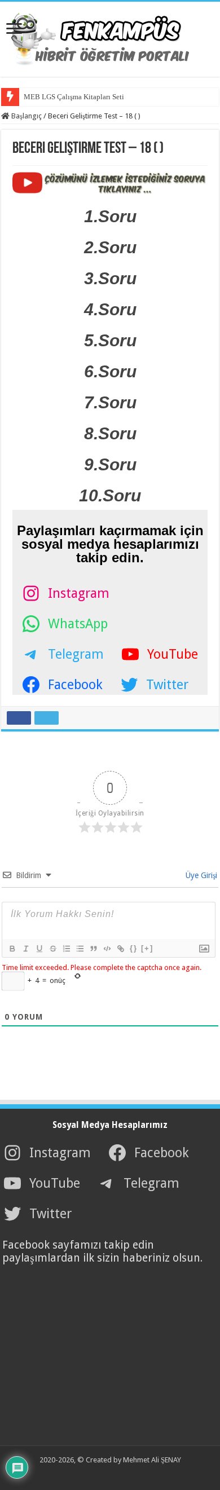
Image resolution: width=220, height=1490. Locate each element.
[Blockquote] (93, 948)
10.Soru (110, 495)
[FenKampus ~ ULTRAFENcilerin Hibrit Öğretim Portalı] (110, 37)
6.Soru (110, 371)
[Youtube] (114, 1473)
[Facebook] (90, 1473)
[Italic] (25, 948)
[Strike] (52, 948)
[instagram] (127, 1473)
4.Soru (110, 309)
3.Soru (110, 278)
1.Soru (110, 216)
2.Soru (110, 247)
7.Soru (110, 402)
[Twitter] (102, 1473)
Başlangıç (26, 116)
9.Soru (110, 464)
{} (134, 948)
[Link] (120, 948)
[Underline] (39, 948)
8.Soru (110, 433)
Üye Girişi (200, 875)
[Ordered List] (66, 948)
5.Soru (110, 340)
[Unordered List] (79, 948)
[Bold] (12, 948)
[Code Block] (106, 948)
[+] (147, 948)
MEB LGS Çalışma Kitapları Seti (74, 96)
